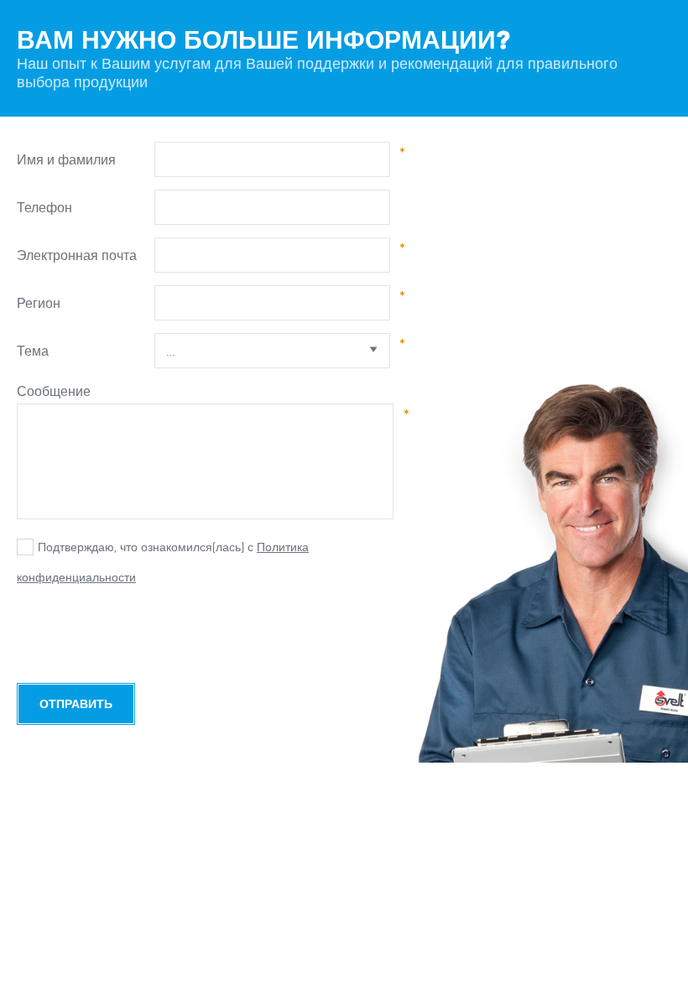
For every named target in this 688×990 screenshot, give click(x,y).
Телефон (44, 207)
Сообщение (54, 391)
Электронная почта (77, 255)
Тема (33, 350)
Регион (38, 302)
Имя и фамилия (66, 159)
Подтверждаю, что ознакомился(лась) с (145, 547)
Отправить (75, 704)
